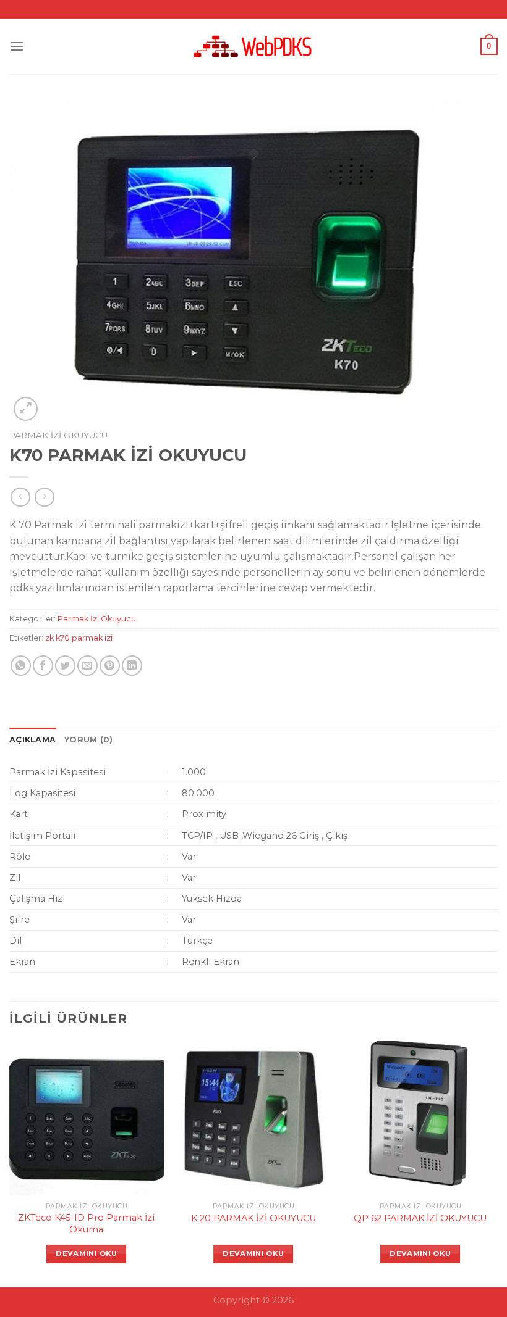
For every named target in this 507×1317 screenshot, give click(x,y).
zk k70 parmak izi (79, 637)
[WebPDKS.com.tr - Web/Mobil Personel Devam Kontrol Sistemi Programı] (253, 46)
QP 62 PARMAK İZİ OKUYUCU (420, 1218)
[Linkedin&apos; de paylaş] (132, 665)
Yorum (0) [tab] (88, 739)
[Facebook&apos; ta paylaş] (43, 665)
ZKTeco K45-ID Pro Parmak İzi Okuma (86, 1223)
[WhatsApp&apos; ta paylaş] (21, 665)
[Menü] (16, 46)
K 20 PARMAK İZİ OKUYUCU (253, 1218)
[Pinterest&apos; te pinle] (110, 665)
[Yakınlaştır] (26, 409)
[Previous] (10, 1163)
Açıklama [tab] (32, 739)
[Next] (497, 1163)
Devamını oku (86, 1253)
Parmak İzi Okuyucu (58, 435)
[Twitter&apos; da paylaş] (65, 665)
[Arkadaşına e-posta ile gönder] (87, 665)
